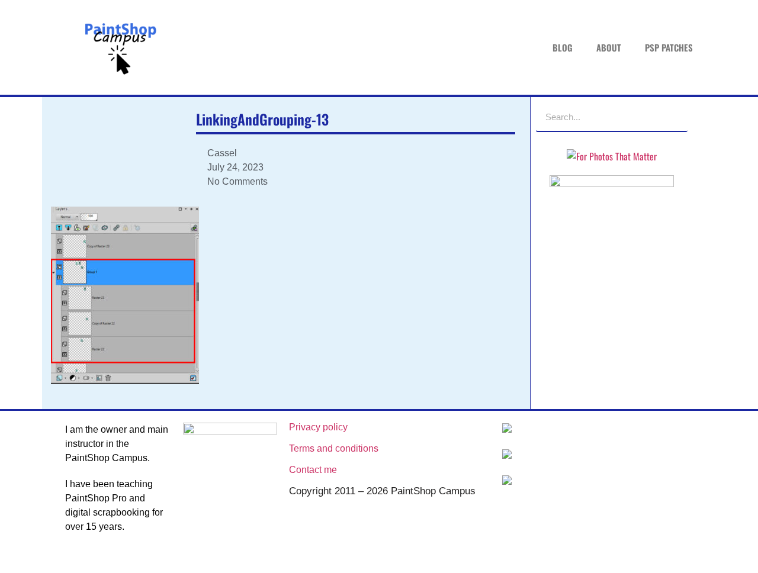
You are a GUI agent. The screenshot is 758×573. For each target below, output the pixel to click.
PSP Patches (669, 47)
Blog (563, 47)
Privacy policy (318, 427)
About (608, 47)
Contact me (313, 470)
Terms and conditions (333, 448)
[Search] (673, 116)
